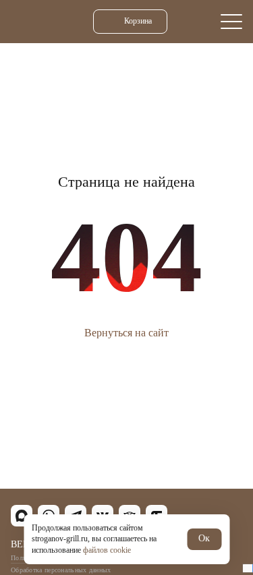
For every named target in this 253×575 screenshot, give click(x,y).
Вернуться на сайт (126, 332)
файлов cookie (107, 550)
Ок (204, 538)
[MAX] (21, 515)
